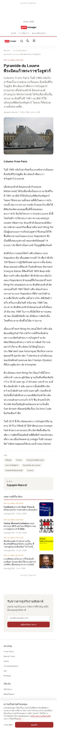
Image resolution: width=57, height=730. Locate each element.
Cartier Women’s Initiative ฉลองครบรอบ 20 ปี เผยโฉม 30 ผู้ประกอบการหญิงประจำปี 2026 (20, 526)
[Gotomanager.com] (28, 27)
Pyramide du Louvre (31, 465)
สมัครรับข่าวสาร (28, 624)
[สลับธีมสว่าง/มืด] (28, 41)
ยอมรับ (34, 724)
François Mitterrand (35, 460)
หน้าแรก (7, 50)
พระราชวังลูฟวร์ (11, 465)
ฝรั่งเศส (8, 460)
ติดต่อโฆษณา (9, 694)
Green (6, 661)
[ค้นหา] (22, 41)
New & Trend (9, 656)
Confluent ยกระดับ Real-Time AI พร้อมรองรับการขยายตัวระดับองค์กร (21, 508)
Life (5, 671)
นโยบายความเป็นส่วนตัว (41, 716)
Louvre (30, 470)
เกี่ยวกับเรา (8, 689)
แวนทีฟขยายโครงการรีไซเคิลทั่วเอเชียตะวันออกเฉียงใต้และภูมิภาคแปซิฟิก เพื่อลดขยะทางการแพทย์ (20, 562)
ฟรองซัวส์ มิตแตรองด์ (13, 470)
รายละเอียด (8, 724)
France (19, 460)
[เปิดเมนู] (34, 41)
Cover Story (9, 651)
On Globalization (20, 50)
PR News (7, 675)
